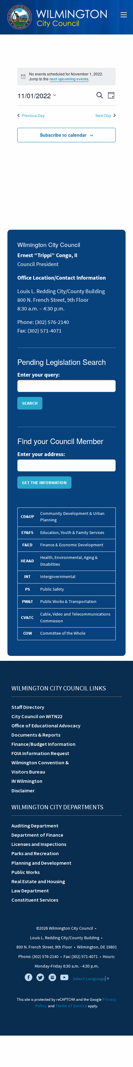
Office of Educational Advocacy (45, 725)
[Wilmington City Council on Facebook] (28, 978)
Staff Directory (27, 707)
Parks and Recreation (35, 853)
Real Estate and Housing (38, 881)
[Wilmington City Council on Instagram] (52, 978)
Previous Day (33, 115)
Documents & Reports (35, 735)
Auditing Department (34, 825)
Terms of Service (71, 1005)
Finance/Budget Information (43, 744)
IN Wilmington (26, 781)
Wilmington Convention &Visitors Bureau (40, 767)
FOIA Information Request (40, 753)
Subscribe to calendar (63, 135)
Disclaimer (23, 790)
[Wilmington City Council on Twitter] (40, 978)
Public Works (25, 872)
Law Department (30, 890)
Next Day (103, 115)
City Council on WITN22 (36, 716)
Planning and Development (41, 863)
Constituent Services (34, 900)
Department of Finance (37, 835)
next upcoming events (68, 79)
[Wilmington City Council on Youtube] (64, 978)
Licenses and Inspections (38, 844)
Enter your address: (41, 454)
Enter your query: (38, 374)
